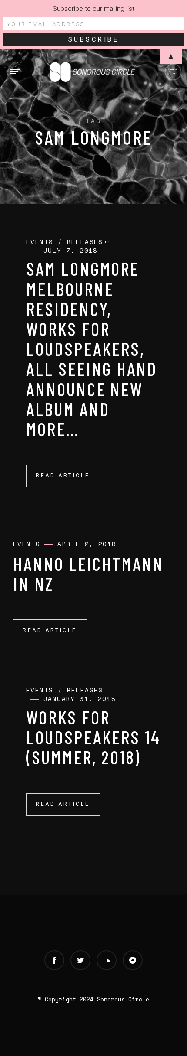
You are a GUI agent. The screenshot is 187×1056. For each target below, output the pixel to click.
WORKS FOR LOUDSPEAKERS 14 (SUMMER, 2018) (93, 737)
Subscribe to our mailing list (93, 9)
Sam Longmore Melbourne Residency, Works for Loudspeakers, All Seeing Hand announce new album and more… (91, 348)
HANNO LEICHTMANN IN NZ (88, 573)
